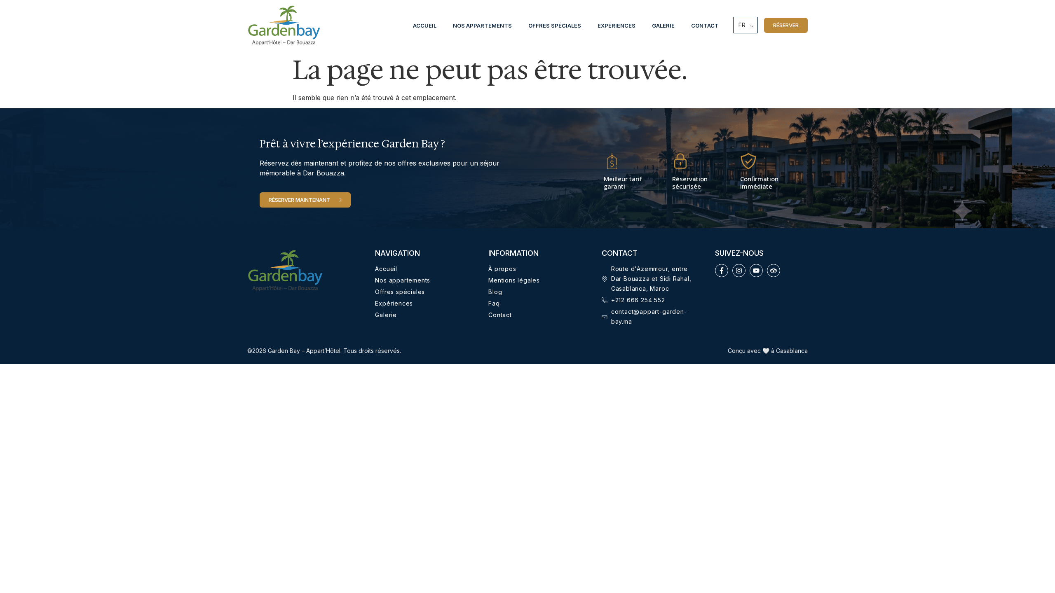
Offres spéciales (554, 25)
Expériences (616, 25)
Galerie (663, 25)
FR (742, 24)
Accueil (424, 25)
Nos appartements (482, 25)
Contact (705, 25)
